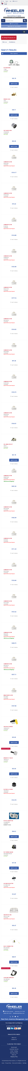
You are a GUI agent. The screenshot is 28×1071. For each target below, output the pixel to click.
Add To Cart (14, 83)
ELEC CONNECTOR (8, 946)
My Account (14, 1047)
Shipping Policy (14, 1056)
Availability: (6, 70)
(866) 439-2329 (7, 1013)
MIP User (2, 1)
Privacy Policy (8, 1063)
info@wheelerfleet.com (18, 1013)
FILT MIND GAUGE (8, 852)
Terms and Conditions (17, 1063)
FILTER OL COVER (8, 789)
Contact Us (14, 1039)
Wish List (14, 1054)
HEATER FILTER (7, 914)
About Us (14, 1037)
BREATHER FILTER (8, 695)
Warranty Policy (14, 1053)
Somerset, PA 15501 (20, 1011)
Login (10, 1)
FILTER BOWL (7, 67)
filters (3, 42)
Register (7, 1)
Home (3, 1063)
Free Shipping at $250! (14, 16)
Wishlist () (15, 1)
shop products (9, 37)
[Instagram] (12, 1016)
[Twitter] (10, 1016)
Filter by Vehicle (14, 23)
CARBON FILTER (8, 162)
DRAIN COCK (7, 99)
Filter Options (14, 53)
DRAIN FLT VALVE (8, 758)
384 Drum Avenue (8, 1011)
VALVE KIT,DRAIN (8, 726)
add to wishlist (14, 87)
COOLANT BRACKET (9, 977)
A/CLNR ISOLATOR (8, 883)
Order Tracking (14, 1051)
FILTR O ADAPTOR (8, 820)
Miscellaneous (12, 42)
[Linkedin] (17, 1016)
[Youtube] (15, 1016)
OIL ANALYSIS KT (8, 444)
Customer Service (14, 1049)
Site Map (24, 1063)
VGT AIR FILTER (8, 130)
